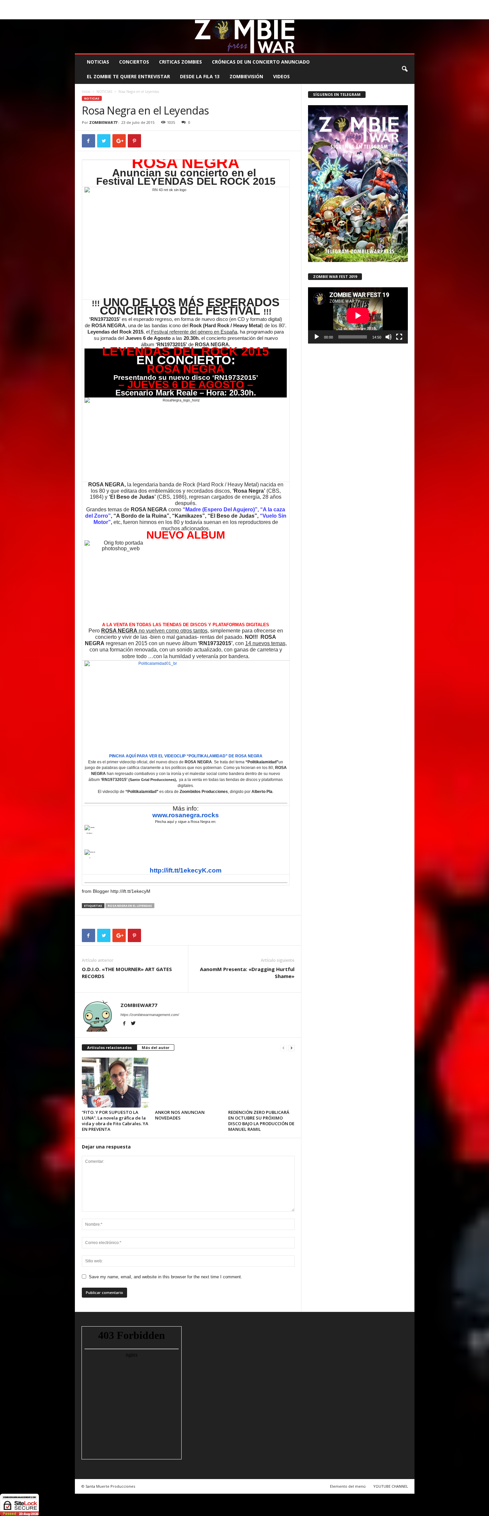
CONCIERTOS (134, 62)
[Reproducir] (316, 337)
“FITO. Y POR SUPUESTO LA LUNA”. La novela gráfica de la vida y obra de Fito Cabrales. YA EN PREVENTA (115, 1120)
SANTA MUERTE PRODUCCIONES (187, 4)
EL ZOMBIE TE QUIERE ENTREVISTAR (128, 76)
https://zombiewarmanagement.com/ (149, 1015)
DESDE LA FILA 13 (200, 76)
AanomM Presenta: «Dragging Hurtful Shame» (247, 972)
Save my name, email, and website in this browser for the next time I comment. (165, 1276)
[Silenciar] (388, 337)
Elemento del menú (348, 1486)
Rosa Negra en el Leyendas (130, 905)
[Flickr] (389, 14)
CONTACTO (329, 4)
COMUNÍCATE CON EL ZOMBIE (252, 4)
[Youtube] (409, 14)
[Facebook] (379, 14)
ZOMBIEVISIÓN (246, 76)
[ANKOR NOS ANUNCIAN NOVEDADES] (188, 1083)
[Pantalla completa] (399, 337)
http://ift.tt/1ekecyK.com (186, 870)
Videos (281, 76)
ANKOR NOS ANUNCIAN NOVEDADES (180, 1115)
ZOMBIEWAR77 (103, 122)
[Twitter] (399, 14)
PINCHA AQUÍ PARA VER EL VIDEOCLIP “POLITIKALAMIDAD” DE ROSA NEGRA (185, 756)
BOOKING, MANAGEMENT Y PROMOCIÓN (113, 4)
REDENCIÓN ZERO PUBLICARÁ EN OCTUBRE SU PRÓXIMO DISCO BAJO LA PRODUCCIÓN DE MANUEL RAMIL (261, 1120)
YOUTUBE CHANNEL (390, 1486)
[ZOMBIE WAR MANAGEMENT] (244, 36)
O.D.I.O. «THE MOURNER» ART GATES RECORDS (127, 972)
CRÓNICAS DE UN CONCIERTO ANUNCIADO (261, 62)
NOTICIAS (98, 62)
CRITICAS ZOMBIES (180, 62)
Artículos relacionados (109, 1047)
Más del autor (155, 1047)
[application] (358, 315)
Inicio (86, 91)
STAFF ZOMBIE (299, 4)
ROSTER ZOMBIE (360, 4)
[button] (404, 69)
